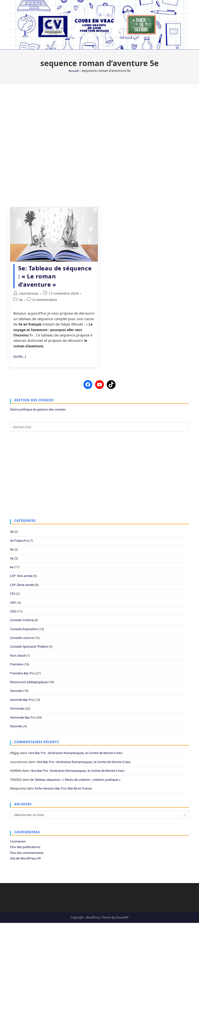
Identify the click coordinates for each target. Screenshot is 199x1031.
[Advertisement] (99, 143)
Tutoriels (16, 726)
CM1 (13, 602)
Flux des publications (25, 847)
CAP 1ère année (21, 576)
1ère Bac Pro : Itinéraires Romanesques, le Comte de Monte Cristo (75, 753)
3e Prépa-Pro (19, 540)
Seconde (16, 690)
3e (11, 531)
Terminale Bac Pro (23, 717)
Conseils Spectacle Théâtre (29, 646)
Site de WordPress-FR (25, 858)
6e (11, 567)
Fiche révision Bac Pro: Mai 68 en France (63, 788)
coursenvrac (29, 293)
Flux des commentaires (26, 853)
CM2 (13, 611)
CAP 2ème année (22, 585)
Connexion (18, 841)
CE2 (12, 593)
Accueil (73, 71)
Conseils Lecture (21, 638)
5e (21, 299)
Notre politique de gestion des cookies (38, 409)
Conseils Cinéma (21, 620)
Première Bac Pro (22, 673)
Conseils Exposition (24, 629)
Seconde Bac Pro (22, 699)
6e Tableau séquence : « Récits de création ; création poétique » (75, 779)
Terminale (17, 708)
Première (16, 664)
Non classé (17, 655)
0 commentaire (45, 299)
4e (11, 549)
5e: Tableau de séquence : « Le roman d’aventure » (55, 276)
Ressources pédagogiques (29, 682)
